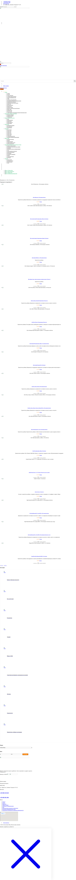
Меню (2, 89)
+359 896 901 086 (4, 797)
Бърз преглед (35, 204)
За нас (3, 802)
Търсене (1, 6)
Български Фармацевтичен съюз (8, 809)
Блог (3, 807)
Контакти (4, 803)
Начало (3, 801)
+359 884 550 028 (4, 793)
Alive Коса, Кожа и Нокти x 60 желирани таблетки (39, 386)
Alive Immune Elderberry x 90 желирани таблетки (39, 257)
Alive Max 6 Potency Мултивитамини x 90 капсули (39, 322)
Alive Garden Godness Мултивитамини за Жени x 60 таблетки (39, 238)
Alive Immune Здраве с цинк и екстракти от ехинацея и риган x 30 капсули (39, 279)
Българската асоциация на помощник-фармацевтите (13, 810)
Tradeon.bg (16, 826)
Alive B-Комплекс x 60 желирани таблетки (39, 197)
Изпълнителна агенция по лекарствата (10, 808)
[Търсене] (15, 6)
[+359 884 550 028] (0, 790)
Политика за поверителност (8, 806)
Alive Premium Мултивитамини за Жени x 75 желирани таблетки (39, 343)
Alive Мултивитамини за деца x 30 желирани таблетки (39, 429)
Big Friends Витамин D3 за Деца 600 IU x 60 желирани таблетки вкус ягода (39, 534)
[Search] (0, 64)
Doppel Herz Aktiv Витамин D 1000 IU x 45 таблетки (39, 556)
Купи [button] (41, 201)
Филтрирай (25, 754)
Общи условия (5, 805)
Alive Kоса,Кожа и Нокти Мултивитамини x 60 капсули (39, 300)
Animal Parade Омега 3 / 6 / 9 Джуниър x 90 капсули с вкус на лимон (39, 472)
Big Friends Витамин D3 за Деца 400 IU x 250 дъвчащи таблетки (39, 513)
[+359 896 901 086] (0, 795)
